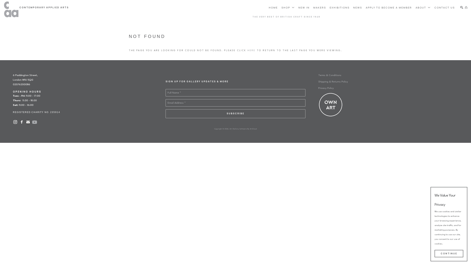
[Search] (461, 7)
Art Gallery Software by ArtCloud (243, 129)
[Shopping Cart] (466, 7)
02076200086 (21, 84)
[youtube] (34, 122)
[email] (28, 122)
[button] (288, 7)
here (251, 50)
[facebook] (21, 122)
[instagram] (15, 122)
